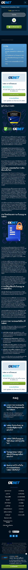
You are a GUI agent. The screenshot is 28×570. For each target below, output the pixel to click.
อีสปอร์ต (8, 499)
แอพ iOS (8, 493)
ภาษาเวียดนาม (21, 499)
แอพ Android (8, 490)
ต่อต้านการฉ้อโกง (8, 512)
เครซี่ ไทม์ (8, 506)
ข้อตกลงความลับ (8, 518)
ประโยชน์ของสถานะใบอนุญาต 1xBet (14, 55)
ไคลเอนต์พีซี (8, 496)
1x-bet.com (9, 543)
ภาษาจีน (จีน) (21, 493)
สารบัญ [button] (6, 46)
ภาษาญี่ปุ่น (21, 502)
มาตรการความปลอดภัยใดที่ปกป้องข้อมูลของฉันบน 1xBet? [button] (15, 407)
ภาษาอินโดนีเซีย (21, 496)
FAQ (6, 63)
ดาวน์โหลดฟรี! (14, 566)
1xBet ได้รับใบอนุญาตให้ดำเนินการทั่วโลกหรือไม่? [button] (15, 441)
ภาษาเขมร (21, 508)
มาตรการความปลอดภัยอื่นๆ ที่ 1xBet (14, 61)
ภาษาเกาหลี (21, 506)
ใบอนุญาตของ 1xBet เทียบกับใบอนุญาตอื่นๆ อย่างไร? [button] (15, 454)
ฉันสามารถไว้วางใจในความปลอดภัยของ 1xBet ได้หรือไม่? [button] (15, 467)
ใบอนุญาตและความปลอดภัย (7, 521)
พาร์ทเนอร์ (8, 515)
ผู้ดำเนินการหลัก (9, 49)
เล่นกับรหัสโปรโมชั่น (14, 94)
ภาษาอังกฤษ (21, 490)
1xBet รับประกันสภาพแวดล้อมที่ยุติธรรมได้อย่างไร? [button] (15, 427)
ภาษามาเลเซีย (21, 515)
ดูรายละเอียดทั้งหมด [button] (14, 98)
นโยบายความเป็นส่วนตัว (8, 526)
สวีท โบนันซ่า (8, 502)
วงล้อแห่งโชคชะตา (8, 508)
